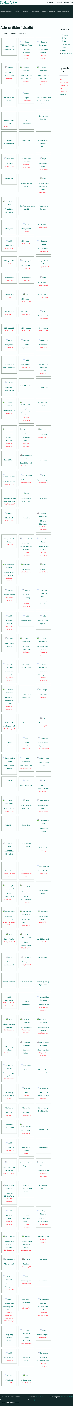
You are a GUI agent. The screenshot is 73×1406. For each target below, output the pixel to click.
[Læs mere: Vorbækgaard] (9, 1353)
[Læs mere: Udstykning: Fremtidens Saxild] (9, 1330)
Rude (64, 50)
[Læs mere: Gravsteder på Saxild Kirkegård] (9, 360)
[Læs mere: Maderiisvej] (26, 513)
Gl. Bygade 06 (9, 261)
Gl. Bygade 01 (26, 229)
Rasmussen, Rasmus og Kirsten (9, 700)
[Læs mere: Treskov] (26, 1259)
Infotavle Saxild (43, 387)
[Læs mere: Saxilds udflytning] (26, 997)
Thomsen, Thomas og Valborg (26, 1219)
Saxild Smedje (9, 939)
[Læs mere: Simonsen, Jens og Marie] (43, 1021)
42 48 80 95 (40, 1397)
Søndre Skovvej (43, 1148)
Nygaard (43, 569)
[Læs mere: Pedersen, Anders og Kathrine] (26, 590)
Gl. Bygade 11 (26, 278)
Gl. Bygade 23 (9, 345)
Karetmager (43, 460)
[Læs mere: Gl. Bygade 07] (26, 261)
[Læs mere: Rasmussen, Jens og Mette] (43, 640)
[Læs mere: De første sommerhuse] (9, 136)
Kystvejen (43, 498)
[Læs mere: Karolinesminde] (9, 476)
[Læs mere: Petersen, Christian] (43, 593)
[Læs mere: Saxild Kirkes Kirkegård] (9, 845)
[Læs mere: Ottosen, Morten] (9, 590)
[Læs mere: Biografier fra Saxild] (9, 93)
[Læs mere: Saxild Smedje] (9, 934)
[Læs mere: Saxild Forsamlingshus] (43, 781)
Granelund (43, 345)
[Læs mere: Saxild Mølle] (43, 843)
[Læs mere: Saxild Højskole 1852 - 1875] (26, 800)
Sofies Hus (26, 1113)
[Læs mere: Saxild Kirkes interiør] (43, 822)
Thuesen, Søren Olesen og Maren (26, 1244)
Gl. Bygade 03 (9, 246)
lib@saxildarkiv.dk (38, 1400)
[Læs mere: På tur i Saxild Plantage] (9, 638)
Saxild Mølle (43, 848)
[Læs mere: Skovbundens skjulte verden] (43, 1065)
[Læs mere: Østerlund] (9, 1375)
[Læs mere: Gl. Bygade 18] (43, 311)
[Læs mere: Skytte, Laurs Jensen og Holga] (43, 1088)
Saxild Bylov (9, 781)
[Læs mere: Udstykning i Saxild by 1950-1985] (9, 1299)
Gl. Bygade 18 (43, 316)
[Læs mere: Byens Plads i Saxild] (9, 116)
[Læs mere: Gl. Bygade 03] (9, 241)
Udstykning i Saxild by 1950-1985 (9, 1307)
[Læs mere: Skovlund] (26, 1088)
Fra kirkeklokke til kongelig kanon (43, 186)
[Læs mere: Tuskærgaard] (26, 1276)
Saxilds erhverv (9, 982)
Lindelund (9, 518)
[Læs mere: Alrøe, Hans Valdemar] (26, 44)
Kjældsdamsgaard (43, 480)
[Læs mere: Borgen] (26, 93)
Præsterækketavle (26, 621)
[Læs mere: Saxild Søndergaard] (26, 936)
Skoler (26, 1070)
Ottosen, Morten (9, 595)
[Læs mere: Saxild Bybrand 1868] (43, 758)
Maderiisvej (26, 518)
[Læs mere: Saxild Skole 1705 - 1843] (9, 911)
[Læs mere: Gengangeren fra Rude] (43, 201)
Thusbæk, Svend (43, 1237)
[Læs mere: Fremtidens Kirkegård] (9, 203)
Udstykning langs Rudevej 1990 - (26, 1302)
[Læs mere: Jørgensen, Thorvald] (26, 431)
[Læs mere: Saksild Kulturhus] (26, 738)
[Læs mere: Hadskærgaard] (26, 360)
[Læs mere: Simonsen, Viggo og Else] (9, 1067)
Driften (64, 38)
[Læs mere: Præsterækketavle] (26, 616)
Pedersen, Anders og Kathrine (26, 598)
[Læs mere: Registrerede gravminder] (26, 689)
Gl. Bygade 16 (9, 311)
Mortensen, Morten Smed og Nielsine (26, 547)
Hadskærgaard (26, 365)
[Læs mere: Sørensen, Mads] (43, 1164)
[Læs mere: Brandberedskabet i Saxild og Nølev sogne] (43, 93)
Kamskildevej (9, 460)
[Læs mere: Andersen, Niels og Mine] (43, 69)
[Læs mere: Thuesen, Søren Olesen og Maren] (26, 1236)
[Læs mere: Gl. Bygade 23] (9, 340)
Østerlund (9, 1380)
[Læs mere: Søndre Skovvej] (43, 1143)
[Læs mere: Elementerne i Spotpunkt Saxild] (43, 136)
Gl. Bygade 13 (9, 294)
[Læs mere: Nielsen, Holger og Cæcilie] (43, 541)
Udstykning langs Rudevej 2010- (43, 1307)
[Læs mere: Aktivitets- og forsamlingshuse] (9, 42)
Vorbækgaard (9, 1358)
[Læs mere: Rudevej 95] (43, 718)
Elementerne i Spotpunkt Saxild (43, 143)
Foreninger (9, 179)
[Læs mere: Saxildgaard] (26, 957)
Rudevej (26, 723)
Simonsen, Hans (43, 1005)
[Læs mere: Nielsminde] (26, 564)
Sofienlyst (9, 1113)
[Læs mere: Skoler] (26, 1065)
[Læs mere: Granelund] (43, 340)
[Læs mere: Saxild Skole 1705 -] (43, 885)
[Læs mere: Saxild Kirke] (9, 820)
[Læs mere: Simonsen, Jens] (26, 1021)
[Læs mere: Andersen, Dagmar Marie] (9, 67)
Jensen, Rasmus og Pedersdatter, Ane (26, 412)
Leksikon (63, 94)
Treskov (26, 1264)
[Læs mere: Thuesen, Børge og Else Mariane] (43, 1213)
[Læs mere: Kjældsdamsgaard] (43, 475)
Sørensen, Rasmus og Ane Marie (26, 1188)
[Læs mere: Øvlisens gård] (26, 1375)
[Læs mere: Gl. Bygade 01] (26, 224)
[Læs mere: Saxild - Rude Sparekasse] (43, 738)
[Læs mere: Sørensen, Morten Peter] (9, 1187)
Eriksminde (9, 163)
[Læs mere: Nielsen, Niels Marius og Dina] (9, 566)
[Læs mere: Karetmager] (43, 455)
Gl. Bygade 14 (26, 299)
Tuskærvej (43, 1281)
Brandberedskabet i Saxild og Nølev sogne (44, 101)
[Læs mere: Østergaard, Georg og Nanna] (43, 1353)
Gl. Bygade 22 (43, 328)
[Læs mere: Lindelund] (9, 513)
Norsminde (66, 44)
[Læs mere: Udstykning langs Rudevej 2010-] (43, 1299)
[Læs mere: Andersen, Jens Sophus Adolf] (26, 69)
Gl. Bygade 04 (26, 241)
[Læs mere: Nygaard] (43, 564)
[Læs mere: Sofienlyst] (9, 1108)
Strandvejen (43, 1129)
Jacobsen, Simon (9, 410)
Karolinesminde (9, 481)
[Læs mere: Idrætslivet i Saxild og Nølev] (9, 383)
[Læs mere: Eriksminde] (9, 158)
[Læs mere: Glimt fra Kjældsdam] (26, 340)
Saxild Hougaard (9, 808)
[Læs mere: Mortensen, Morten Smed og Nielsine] (26, 539)
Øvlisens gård (26, 1380)
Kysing (64, 41)
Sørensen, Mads (43, 1170)
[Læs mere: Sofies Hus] (26, 1108)
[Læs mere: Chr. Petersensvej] (26, 116)
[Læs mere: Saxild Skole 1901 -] (43, 911)
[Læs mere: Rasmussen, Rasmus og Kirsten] (9, 691)
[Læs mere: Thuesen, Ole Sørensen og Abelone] (9, 1236)
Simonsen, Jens (26, 1027)
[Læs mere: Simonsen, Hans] (43, 999)
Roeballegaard (43, 694)
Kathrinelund (26, 480)
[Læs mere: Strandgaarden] (26, 1125)
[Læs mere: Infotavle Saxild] (43, 383)
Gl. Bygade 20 (9, 328)
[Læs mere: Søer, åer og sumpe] (26, 1143)
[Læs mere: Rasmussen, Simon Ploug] (26, 640)
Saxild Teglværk (43, 939)
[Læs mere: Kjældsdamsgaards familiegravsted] (9, 493)
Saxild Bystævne (26, 785)
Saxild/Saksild (67, 53)
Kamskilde (43, 434)
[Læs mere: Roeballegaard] (43, 689)
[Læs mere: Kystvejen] (43, 493)
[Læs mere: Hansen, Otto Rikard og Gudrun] (43, 360)
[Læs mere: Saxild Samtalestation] (26, 889)
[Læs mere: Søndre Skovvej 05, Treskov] (9, 1162)
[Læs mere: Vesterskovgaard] (43, 1330)
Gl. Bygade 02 (43, 224)
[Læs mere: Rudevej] (26, 718)
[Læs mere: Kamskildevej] (9, 455)
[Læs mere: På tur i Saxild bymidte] (43, 616)
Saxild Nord (9, 871)
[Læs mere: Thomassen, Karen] (9, 1211)
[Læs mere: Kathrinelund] (26, 475)
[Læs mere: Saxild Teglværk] (43, 934)
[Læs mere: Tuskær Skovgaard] (9, 1278)
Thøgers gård (9, 1264)
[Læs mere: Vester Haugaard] (26, 1332)
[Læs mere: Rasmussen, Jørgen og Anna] (9, 666)
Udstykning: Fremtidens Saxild (9, 1338)
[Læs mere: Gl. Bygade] (9, 224)
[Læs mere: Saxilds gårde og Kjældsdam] (43, 977)
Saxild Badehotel (26, 766)
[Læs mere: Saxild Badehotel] (26, 760)
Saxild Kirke (9, 825)
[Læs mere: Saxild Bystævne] (26, 781)
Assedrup (65, 35)
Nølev (64, 47)
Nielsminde (26, 569)
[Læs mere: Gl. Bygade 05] (43, 243)
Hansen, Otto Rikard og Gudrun (43, 368)
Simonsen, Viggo (43, 1050)
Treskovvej (43, 1259)
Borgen (26, 98)
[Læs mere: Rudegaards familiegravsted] (9, 718)
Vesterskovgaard (43, 1335)
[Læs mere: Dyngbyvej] (26, 136)
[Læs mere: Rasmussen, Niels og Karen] (43, 666)
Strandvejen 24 (9, 1148)
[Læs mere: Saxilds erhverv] (9, 977)
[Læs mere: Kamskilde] (43, 430)
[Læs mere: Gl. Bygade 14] (26, 294)
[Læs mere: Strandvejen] (43, 1124)
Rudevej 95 (43, 723)
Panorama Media (67, 1397)
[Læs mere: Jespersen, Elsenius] (9, 431)
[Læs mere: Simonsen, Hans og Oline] (9, 1019)
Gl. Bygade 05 (43, 249)
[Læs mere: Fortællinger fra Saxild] (26, 178)
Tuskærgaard (26, 1281)
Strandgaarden (26, 1131)
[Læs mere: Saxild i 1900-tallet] (43, 800)
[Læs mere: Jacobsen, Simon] (9, 404)
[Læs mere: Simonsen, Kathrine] (9, 1042)
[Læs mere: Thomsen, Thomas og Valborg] (26, 1211)
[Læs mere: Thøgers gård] (9, 1259)
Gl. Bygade (9, 229)
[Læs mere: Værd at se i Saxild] (26, 1353)
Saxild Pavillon (43, 871)
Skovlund (26, 1093)
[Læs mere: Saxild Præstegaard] (9, 887)
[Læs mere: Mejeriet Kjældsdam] (43, 515)
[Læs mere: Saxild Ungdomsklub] (9, 957)
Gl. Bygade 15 (43, 294)
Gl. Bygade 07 (26, 265)
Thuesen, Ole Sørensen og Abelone (9, 1244)
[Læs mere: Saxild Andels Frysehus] (9, 760)
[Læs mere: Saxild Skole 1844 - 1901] (26, 913)
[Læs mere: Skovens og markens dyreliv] (9, 1088)
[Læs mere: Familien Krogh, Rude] (43, 158)
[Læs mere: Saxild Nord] (9, 866)
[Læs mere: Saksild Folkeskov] (9, 738)
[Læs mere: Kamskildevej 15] (26, 457)
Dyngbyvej (26, 140)
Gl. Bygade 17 (26, 311)
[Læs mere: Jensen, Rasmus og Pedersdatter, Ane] (26, 403)
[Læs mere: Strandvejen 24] (9, 1143)
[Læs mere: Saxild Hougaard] (9, 802)
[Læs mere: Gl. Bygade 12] (43, 277)
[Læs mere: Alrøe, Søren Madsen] (43, 44)
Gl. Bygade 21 (26, 328)
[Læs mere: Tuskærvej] (43, 1276)
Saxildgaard (26, 962)
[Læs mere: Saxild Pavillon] (43, 866)
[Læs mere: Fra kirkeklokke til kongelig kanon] (43, 178)
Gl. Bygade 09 (9, 278)
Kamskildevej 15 (26, 463)
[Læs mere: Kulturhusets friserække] (26, 493)
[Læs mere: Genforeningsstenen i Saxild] (26, 201)
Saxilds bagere (43, 957)
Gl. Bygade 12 (43, 282)
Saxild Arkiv (8, 2)
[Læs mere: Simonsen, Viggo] (43, 1044)
